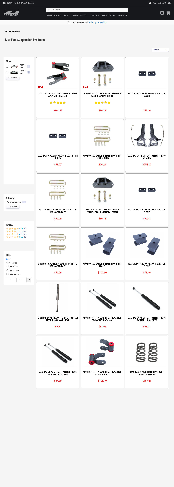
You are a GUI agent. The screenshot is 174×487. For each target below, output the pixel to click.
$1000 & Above (14, 274)
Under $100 (12, 263)
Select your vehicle (97, 22)
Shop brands (108, 15)
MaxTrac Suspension (12, 31)
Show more (12, 78)
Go (29, 280)
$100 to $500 (13, 267)
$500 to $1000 (13, 270)
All (9, 259)
